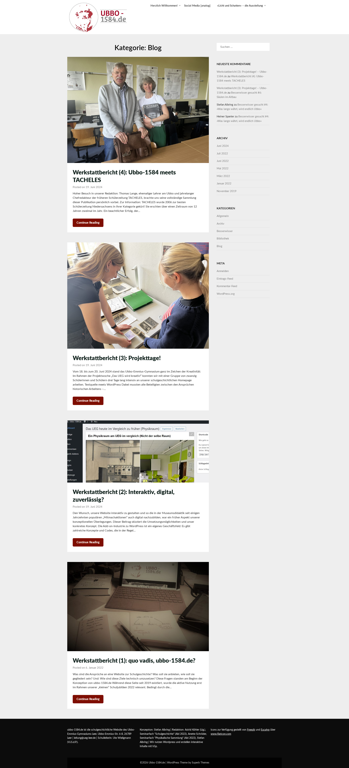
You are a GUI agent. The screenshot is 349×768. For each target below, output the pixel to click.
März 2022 (223, 176)
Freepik (251, 730)
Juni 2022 (223, 161)
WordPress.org (226, 294)
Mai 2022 (222, 168)
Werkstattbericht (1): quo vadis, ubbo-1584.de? (134, 661)
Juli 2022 (222, 153)
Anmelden (223, 271)
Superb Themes (200, 762)
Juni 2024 (223, 146)
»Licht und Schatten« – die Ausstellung (240, 5)
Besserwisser (225, 231)
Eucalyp (265, 730)
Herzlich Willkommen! (164, 5)
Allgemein (223, 216)
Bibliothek (223, 238)
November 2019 (226, 191)
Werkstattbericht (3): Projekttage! (117, 358)
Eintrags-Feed (225, 278)
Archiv (220, 223)
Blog (219, 246)
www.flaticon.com (221, 734)
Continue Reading (88, 222)
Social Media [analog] (197, 5)
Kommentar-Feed (227, 286)
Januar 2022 (224, 183)
